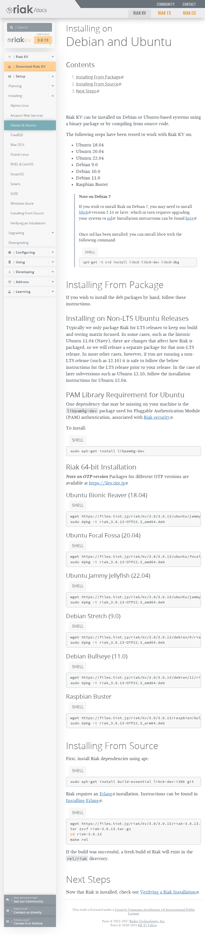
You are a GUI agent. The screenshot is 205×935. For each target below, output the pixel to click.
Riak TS (164, 12)
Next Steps (86, 91)
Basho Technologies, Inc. (147, 921)
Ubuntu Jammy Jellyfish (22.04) (108, 575)
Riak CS (189, 12)
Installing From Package (98, 77)
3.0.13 (43, 40)
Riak (21, 39)
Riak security (157, 417)
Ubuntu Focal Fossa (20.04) (103, 535)
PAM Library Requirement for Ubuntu (125, 394)
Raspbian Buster (89, 696)
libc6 (83, 212)
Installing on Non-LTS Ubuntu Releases (127, 318)
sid (109, 218)
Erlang (106, 793)
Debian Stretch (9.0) (93, 616)
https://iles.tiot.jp (107, 482)
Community (165, 4)
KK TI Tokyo (147, 925)
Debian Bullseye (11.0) (97, 656)
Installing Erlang (82, 800)
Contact (189, 4)
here (190, 218)
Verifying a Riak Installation (168, 892)
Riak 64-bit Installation (101, 466)
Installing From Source (97, 84)
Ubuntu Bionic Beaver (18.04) (106, 495)
